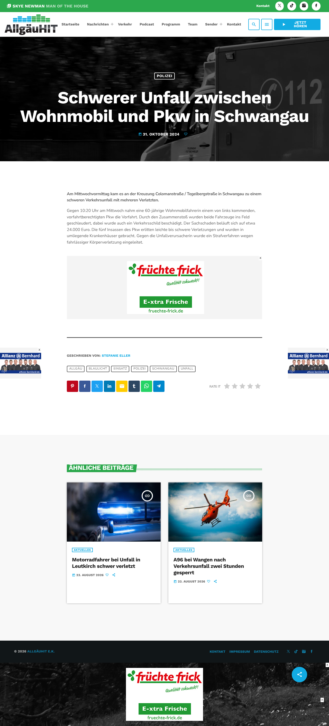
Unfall (187, 369)
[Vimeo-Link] (31, 24)
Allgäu (75, 369)
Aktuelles (82, 550)
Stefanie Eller (116, 356)
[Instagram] (304, 6)
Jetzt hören (294, 24)
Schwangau (163, 369)
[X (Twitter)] (279, 6)
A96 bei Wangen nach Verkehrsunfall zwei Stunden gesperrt (208, 566)
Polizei (164, 76)
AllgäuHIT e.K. (40, 651)
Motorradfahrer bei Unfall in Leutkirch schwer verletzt (106, 563)
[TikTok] (291, 6)
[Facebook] (316, 6)
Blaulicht (98, 369)
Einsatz (120, 369)
